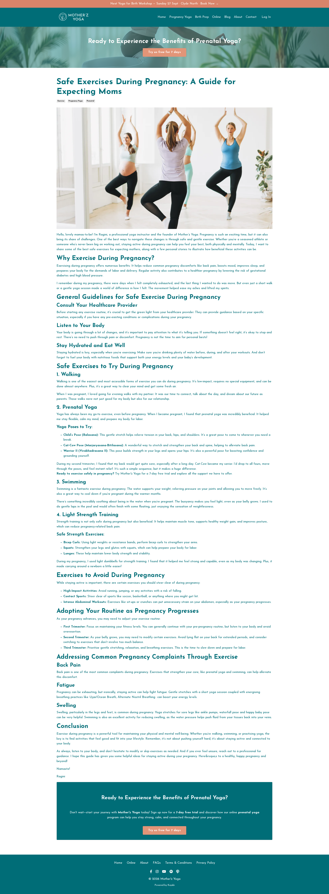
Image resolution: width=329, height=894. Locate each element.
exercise (61, 101)
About (238, 17)
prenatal (90, 101)
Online (216, 17)
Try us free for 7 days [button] (164, 52)
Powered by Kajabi (165, 885)
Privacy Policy (205, 863)
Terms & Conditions (178, 863)
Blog (227, 17)
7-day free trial (159, 473)
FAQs (157, 863)
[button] (164, 51)
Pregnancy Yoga (180, 17)
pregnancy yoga (76, 101)
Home (162, 17)
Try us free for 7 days (164, 830)
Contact (251, 17)
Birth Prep (202, 17)
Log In (266, 17)
